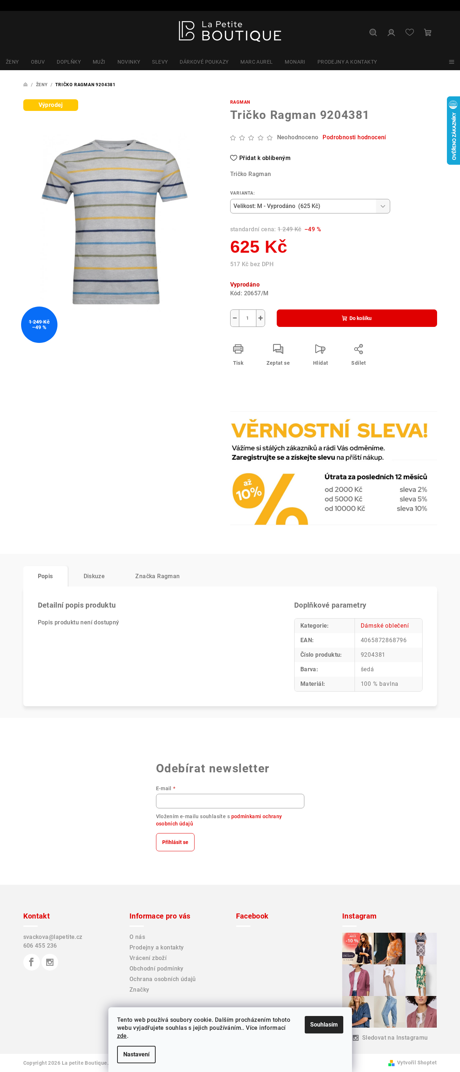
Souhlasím (324, 1024)
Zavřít (271, 434)
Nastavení (136, 1054)
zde (122, 1035)
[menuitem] (12, 61)
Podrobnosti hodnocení (354, 137)
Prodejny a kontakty (156, 947)
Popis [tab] (45, 576)
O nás (137, 936)
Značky (139, 989)
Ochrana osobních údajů (162, 979)
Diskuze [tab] (94, 576)
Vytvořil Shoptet (417, 1062)
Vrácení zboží (148, 958)
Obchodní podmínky (156, 968)
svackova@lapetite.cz (53, 936)
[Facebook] (31, 962)
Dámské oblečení (385, 625)
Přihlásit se (175, 842)
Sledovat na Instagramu (395, 1037)
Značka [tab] (157, 576)
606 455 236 (40, 945)
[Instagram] (49, 962)
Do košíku (360, 318)
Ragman (240, 102)
